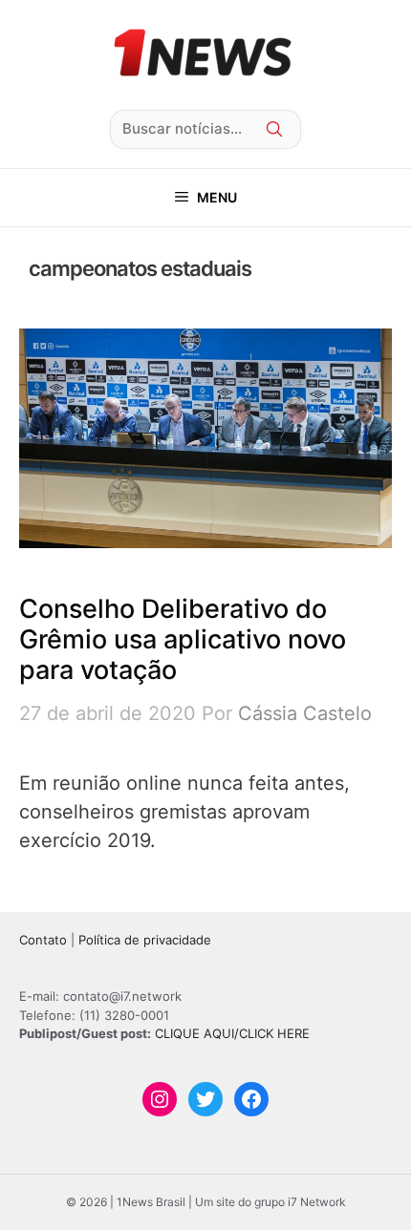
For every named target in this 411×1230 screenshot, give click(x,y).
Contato (43, 939)
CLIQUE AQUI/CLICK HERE (232, 1033)
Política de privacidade (144, 939)
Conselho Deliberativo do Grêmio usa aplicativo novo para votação (182, 640)
